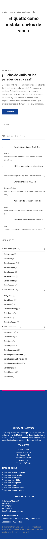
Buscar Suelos (23, 450)
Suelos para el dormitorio (12, 475)
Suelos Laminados (9, 327)
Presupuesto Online (23, 463)
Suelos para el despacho (11, 483)
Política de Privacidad (10, 529)
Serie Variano (9, 285)
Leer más (10, 112)
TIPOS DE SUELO (9, 468)
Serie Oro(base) (10, 322)
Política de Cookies (27, 529)
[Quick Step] (20, 408)
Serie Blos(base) (10, 309)
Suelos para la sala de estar (13, 488)
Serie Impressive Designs (14, 354)
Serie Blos (8, 304)
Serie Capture (9, 332)
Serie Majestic (9, 372)
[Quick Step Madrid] (15, 4)
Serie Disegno (9, 267)
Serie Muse (8, 377)
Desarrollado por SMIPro (22, 532)
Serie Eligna (8, 346)
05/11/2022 (9, 70)
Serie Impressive (10, 350)
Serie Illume (8, 313)
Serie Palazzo (9, 281)
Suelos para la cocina (10, 485)
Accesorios (23, 460)
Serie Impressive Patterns (14, 359)
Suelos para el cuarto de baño (13, 473)
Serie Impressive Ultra (12, 363)
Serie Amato (9, 254)
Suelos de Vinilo (8, 290)
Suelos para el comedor (11, 478)
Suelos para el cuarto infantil (13, 490)
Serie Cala (8, 259)
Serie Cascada (9, 263)
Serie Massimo (10, 276)
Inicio (4, 12)
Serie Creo (8, 341)
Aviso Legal (36, 527)
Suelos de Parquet (9, 248)
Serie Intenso (9, 272)
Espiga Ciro (8, 296)
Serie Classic (9, 337)
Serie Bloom (8, 300)
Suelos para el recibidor (11, 480)
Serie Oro (7, 318)
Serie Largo (8, 368)
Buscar (42, 124)
